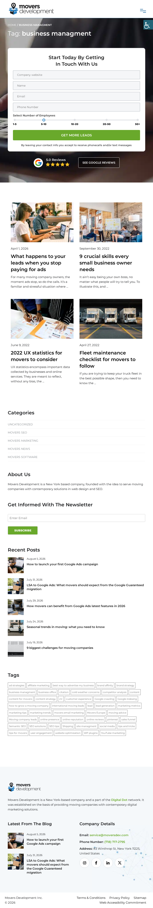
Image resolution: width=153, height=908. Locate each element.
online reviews (95, 719)
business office (47, 692)
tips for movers (18, 732)
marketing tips (17, 712)
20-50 (107, 124)
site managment (86, 726)
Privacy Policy (119, 898)
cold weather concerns (85, 692)
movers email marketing (69, 712)
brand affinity (105, 685)
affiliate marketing (38, 685)
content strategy (46, 698)
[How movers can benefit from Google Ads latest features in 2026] (16, 607)
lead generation (105, 705)
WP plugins (91, 732)
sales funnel (128, 719)
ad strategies (16, 685)
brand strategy (125, 685)
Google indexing (127, 698)
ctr (61, 698)
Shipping (68, 726)
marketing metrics (129, 705)
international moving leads (68, 705)
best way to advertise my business (73, 685)
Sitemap (140, 898)
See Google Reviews (98, 162)
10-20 (74, 124)
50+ (137, 124)
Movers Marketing (23, 440)
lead (89, 705)
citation (64, 692)
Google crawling (104, 698)
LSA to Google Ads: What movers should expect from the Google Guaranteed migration (48, 866)
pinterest (112, 719)
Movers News (19, 449)
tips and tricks (126, 726)
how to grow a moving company (29, 705)
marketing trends (40, 712)
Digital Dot (119, 800)
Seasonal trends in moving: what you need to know (66, 627)
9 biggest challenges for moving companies (60, 648)
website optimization (67, 732)
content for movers (20, 698)
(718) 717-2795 (114, 842)
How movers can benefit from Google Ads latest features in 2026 (76, 606)
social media (107, 726)
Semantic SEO (17, 726)
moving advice (117, 712)
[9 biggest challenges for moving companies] (16, 648)
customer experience (78, 698)
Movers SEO (17, 432)
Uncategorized (20, 424)
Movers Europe (96, 712)
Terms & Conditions (91, 898)
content (134, 692)
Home (12, 24)
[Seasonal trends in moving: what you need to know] (16, 628)
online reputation (73, 719)
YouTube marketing (113, 732)
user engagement (41, 732)
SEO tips (54, 726)
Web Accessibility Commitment (122, 902)
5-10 (43, 124)
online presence (49, 719)
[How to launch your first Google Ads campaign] (16, 565)
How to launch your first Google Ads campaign (62, 564)
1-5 (15, 124)
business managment (22, 692)
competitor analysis (115, 692)
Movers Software (22, 457)
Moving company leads (23, 719)
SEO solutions (37, 726)
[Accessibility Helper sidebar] (148, 24)
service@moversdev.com (109, 835)
